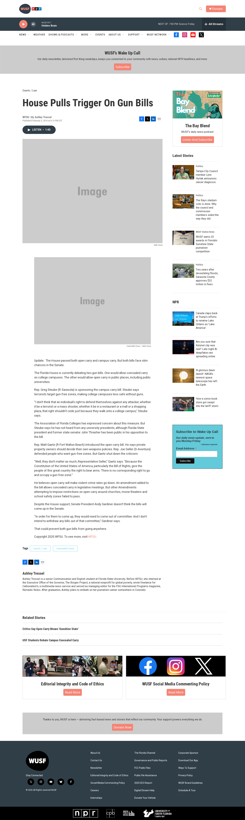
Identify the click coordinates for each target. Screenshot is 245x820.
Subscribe (123, 67)
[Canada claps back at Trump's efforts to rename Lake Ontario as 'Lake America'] (183, 318)
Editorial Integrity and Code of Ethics (72, 683)
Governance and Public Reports (150, 760)
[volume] (33, 24)
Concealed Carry (65, 548)
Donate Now (122, 727)
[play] (23, 24)
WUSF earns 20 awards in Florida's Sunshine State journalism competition (206, 244)
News (22, 34)
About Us (95, 753)
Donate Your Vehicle (145, 798)
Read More (72, 692)
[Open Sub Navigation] (29, 34)
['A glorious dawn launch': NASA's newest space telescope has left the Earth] (183, 375)
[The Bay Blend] (197, 105)
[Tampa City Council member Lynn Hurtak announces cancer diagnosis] (183, 172)
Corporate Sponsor (188, 753)
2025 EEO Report (143, 783)
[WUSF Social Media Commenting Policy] (176, 666)
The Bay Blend (197, 125)
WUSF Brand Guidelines (190, 783)
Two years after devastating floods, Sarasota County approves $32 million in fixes (207, 277)
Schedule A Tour (187, 790)
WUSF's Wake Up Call (122, 52)
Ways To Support (187, 768)
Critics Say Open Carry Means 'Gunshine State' (50, 629)
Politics (199, 166)
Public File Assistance (145, 775)
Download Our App (188, 760)
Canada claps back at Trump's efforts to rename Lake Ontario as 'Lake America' (207, 320)
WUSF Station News (205, 232)
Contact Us (96, 760)
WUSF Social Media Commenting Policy (176, 683)
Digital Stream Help (144, 790)
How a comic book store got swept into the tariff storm (207, 402)
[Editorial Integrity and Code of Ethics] (72, 666)
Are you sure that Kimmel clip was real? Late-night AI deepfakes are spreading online (206, 349)
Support (134, 34)
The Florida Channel (144, 753)
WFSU (92, 536)
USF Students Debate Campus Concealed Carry (50, 640)
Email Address (186, 448)
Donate (217, 8)
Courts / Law (29, 90)
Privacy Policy (185, 775)
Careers (94, 790)
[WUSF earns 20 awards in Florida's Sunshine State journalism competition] (183, 238)
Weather (39, 34)
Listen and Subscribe (197, 140)
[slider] (38, 24)
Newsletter (96, 768)
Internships (96, 798)
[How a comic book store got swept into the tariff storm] (183, 404)
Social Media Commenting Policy (107, 783)
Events (100, 34)
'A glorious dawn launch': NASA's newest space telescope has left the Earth (206, 377)
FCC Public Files (142, 768)
